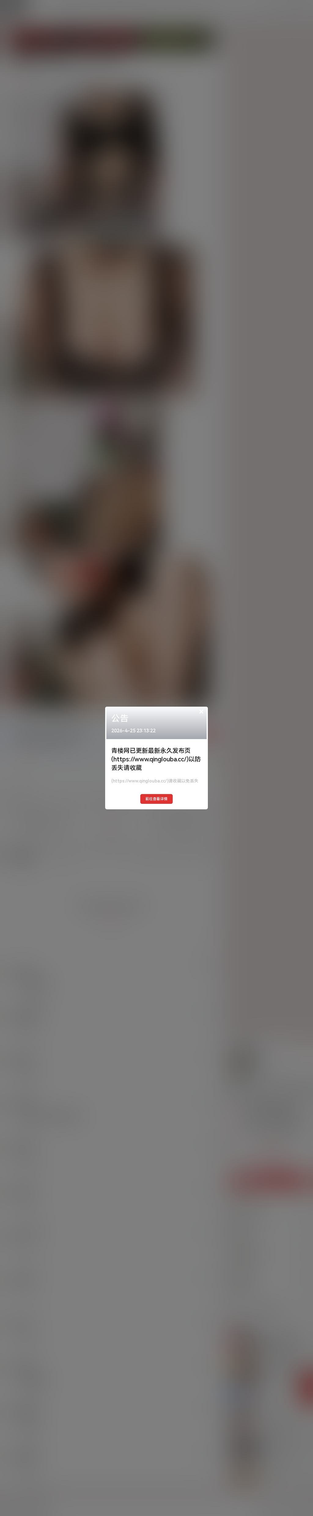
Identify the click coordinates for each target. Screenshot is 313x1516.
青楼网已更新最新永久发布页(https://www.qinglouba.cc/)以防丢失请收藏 (156, 759)
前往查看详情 (156, 799)
